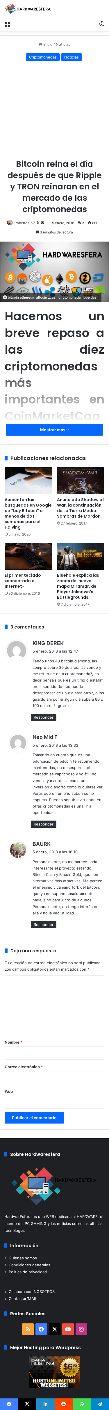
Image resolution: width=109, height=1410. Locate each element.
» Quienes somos (20, 1258)
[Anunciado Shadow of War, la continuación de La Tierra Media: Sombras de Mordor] (81, 480)
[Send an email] (42, 223)
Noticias (63, 44)
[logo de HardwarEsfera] (27, 9)
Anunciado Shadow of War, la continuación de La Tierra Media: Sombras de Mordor (80, 508)
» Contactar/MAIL (20, 1298)
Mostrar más (53, 429)
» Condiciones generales (27, 1265)
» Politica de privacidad (25, 1272)
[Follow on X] (38, 223)
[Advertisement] (54, 111)
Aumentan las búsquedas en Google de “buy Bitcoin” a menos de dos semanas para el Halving (28, 513)
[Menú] (7, 23)
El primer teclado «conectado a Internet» (23, 580)
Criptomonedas (43, 57)
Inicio (47, 44)
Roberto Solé (25, 223)
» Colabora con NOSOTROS (29, 1291)
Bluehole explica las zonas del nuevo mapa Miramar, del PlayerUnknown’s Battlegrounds (78, 586)
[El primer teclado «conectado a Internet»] (28, 556)
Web (9, 1091)
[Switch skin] (102, 23)
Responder (43, 717)
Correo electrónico (24, 1066)
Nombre (13, 1042)
